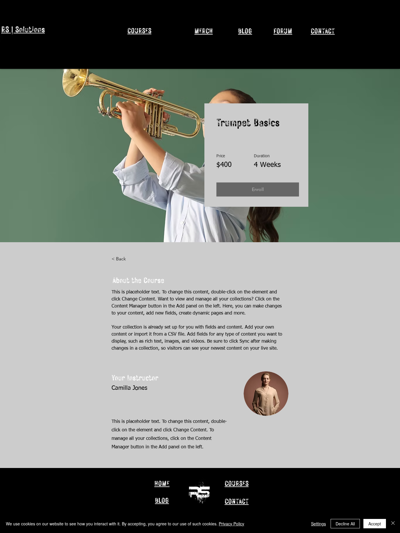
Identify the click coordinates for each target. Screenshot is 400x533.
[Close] (392, 523)
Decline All (345, 524)
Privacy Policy (231, 524)
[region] (155, 41)
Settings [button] (318, 524)
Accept (374, 524)
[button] (257, 189)
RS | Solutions (23, 29)
